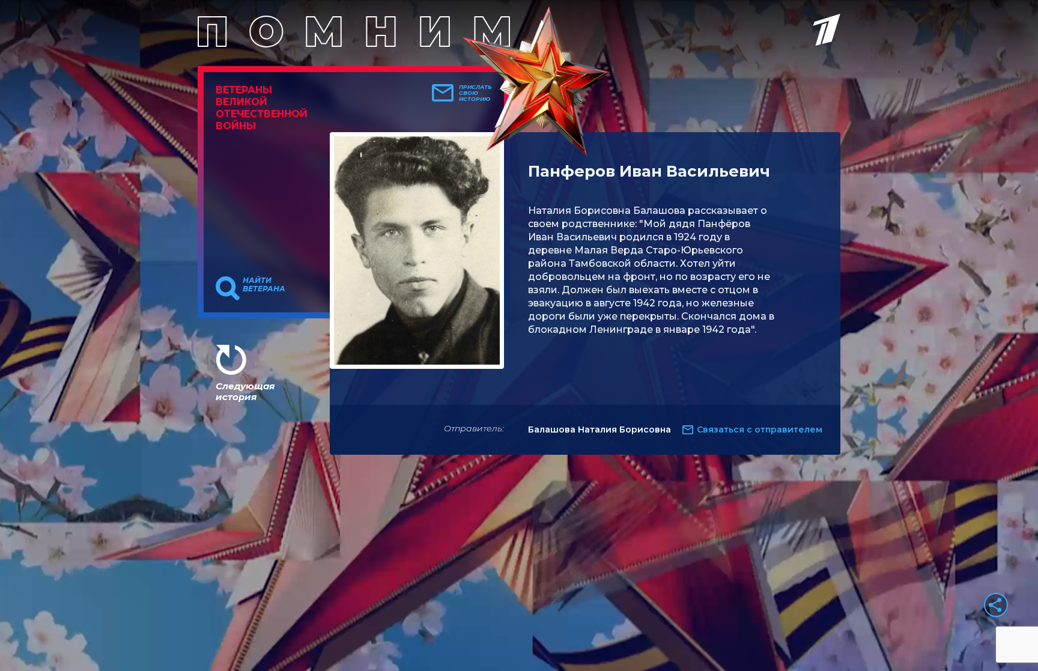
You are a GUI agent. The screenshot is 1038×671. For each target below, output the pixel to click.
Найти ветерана (264, 284)
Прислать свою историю (475, 93)
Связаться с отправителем (759, 429)
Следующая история (245, 391)
